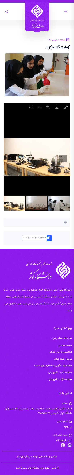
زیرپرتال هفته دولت (63, 359)
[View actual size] (47, 107)
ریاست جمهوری (65, 345)
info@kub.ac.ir (64, 441)
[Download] (56, 107)
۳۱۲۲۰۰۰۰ (68, 427)
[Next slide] (63, 158)
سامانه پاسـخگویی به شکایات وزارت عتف (53, 366)
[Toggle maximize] (65, 107)
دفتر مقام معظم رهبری (61, 338)
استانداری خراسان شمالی (60, 352)
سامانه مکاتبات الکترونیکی (60, 373)
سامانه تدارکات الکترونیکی (60, 379)
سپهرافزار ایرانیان (24, 457)
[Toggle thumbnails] (38, 107)
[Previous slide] (11, 158)
